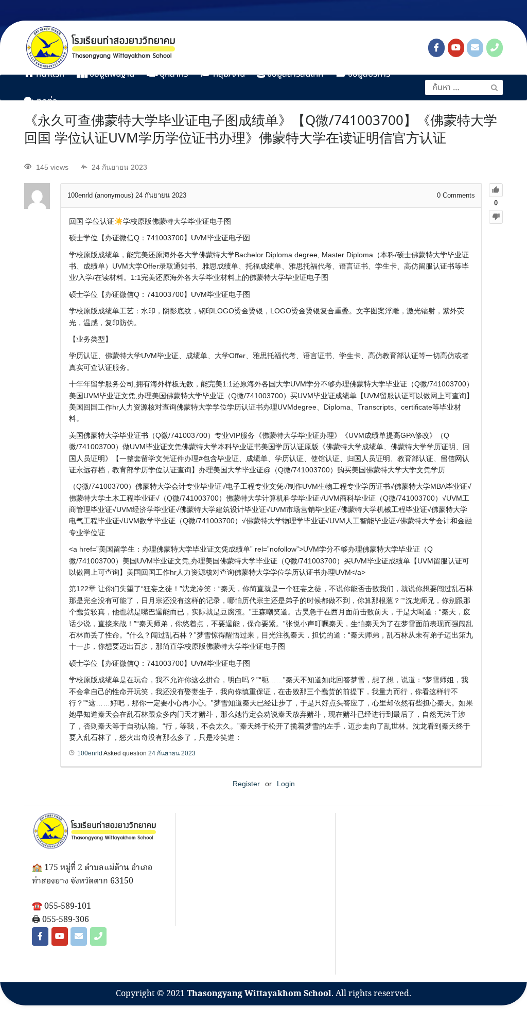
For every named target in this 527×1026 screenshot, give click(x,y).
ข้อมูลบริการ (368, 74)
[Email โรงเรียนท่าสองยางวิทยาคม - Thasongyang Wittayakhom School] (475, 48)
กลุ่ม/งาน (228, 74)
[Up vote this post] (496, 190)
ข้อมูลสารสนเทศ (294, 74)
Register (246, 784)
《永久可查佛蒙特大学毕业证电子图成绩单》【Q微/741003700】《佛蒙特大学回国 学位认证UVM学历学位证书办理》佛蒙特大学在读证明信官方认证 (260, 130)
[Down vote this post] (496, 217)
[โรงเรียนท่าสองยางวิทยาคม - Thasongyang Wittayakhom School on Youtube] (456, 48)
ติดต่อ (46, 101)
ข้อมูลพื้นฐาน (110, 74)
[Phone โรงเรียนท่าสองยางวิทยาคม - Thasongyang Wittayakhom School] (494, 48)
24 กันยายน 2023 (172, 753)
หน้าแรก (49, 74)
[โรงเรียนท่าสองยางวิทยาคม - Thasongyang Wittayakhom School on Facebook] (436, 48)
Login (286, 784)
